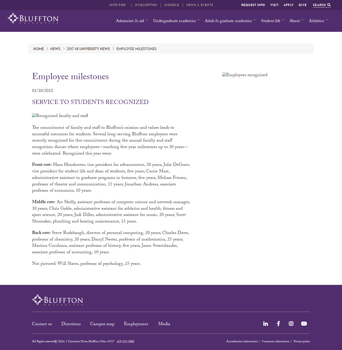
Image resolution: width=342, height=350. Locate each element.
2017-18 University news (88, 49)
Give (303, 5)
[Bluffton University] (33, 18)
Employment (136, 324)
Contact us (42, 324)
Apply (289, 5)
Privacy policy (302, 341)
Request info (253, 5)
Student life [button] (270, 21)
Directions (71, 324)
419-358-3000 (125, 341)
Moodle (171, 5)
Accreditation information (242, 341)
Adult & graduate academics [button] (228, 21)
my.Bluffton (146, 5)
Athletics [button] (316, 21)
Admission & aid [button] (130, 21)
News (55, 49)
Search (320, 5)
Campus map (102, 324)
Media (165, 324)
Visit (274, 5)
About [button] (294, 21)
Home (38, 49)
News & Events (200, 5)
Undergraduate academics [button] (174, 21)
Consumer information (275, 341)
